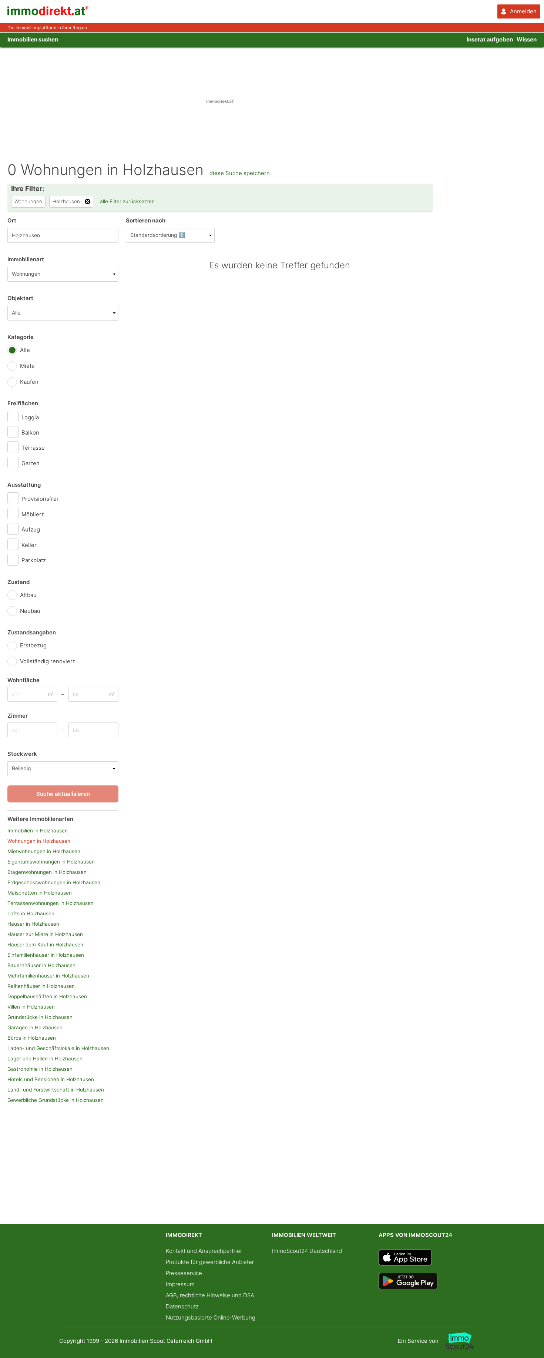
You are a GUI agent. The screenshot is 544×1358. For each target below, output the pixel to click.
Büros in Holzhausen (31, 1038)
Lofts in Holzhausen (30, 913)
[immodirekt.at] (48, 13)
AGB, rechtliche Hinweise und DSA (210, 1295)
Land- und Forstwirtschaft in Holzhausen (55, 1090)
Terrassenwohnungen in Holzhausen (50, 903)
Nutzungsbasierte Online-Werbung (210, 1317)
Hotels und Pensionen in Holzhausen (50, 1079)
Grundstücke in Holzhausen (40, 1017)
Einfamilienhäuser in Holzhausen (45, 955)
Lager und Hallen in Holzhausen (45, 1059)
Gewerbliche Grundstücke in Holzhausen (55, 1100)
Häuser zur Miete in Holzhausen (45, 934)
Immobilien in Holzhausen (37, 831)
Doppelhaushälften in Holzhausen (47, 996)
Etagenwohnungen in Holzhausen (47, 872)
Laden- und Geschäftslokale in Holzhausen (58, 1048)
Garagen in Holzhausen (35, 1027)
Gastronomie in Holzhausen (40, 1069)
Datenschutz (182, 1306)
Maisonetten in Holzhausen (39, 893)
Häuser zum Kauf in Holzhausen (45, 945)
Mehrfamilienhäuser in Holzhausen (48, 976)
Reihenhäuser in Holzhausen (41, 986)
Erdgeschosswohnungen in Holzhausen (53, 882)
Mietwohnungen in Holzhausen (43, 851)
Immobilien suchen (32, 39)
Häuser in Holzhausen (33, 924)
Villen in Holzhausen (31, 1007)
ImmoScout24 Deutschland (307, 1250)
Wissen (527, 39)
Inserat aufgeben (490, 39)
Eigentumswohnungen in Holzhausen (51, 862)
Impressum (180, 1284)
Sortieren (145, 220)
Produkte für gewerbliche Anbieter (210, 1261)
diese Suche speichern (239, 173)
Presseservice (184, 1273)
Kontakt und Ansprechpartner (204, 1250)
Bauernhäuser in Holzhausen (41, 965)
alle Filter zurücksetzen (127, 201)
